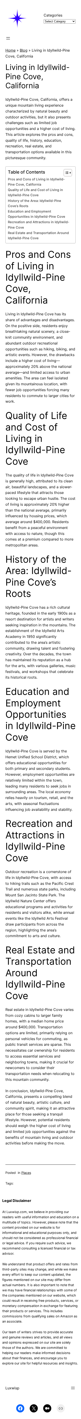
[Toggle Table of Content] (65, 173)
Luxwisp (12, 1388)
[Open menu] (8, 38)
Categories (53, 15)
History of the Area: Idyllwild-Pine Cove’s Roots (34, 203)
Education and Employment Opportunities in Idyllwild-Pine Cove (36, 214)
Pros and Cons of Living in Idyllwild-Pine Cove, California (36, 182)
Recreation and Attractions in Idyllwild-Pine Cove (38, 224)
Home (10, 50)
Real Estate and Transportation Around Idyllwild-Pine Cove (38, 235)
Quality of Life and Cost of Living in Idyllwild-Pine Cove (35, 192)
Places (26, 1173)
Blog (23, 50)
